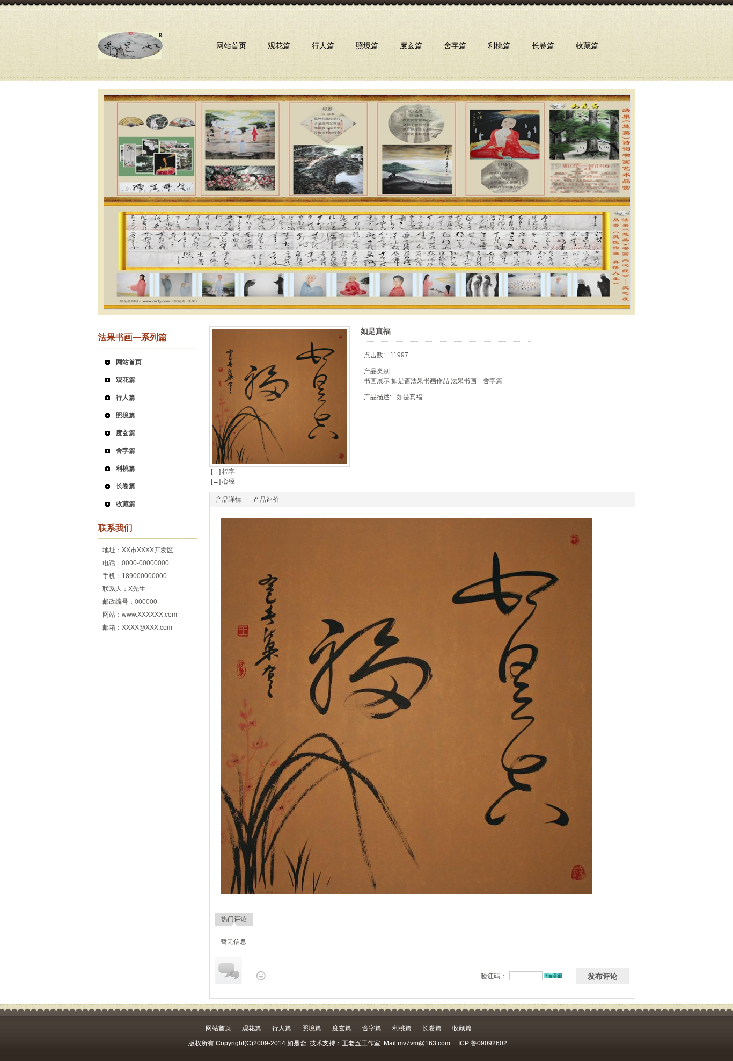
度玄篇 (411, 45)
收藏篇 (587, 45)
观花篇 (279, 45)
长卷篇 (543, 45)
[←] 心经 (222, 481)
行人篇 (323, 45)
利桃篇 (499, 45)
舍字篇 (455, 45)
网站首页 (231, 45)
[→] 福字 (222, 471)
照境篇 (367, 45)
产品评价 (266, 499)
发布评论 (603, 976)
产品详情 (228, 499)
